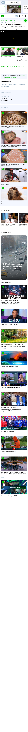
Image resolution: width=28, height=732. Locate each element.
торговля (17, 68)
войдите (22, 75)
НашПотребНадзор (14, 29)
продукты (10, 68)
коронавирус (13, 66)
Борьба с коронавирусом (8, 20)
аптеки (3, 66)
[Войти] (22, 16)
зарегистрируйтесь (10, 77)
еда (7, 66)
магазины (4, 68)
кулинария (21, 66)
